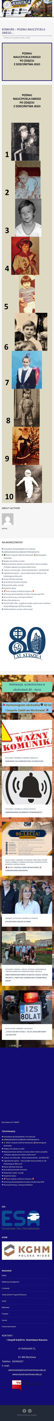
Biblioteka (37, 860)
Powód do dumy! (10, 588)
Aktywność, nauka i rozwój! (13, 585)
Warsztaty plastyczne (12, 600)
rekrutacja (34, 758)
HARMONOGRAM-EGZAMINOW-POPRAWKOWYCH (21, 552)
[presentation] (27, 737)
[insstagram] (30, 1411)
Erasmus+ (18, 969)
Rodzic (23, 864)
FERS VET (24, 969)
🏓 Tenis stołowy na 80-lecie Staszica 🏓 (19, 591)
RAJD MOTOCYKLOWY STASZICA (15, 582)
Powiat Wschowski (9, 1326)
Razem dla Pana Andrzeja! (13, 579)
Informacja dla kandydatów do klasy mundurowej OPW (24, 594)
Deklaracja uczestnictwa (25, 684)
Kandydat (26, 758)
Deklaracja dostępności (10, 1282)
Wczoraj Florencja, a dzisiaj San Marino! (18, 597)
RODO (4, 1275)
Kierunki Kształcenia (27, 862)
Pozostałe (32, 809)
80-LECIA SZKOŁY (10, 860)
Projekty (5, 1314)
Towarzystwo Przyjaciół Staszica (14, 1294)
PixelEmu (34, 1415)
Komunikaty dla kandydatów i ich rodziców (19, 549)
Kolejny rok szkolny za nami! (14, 561)
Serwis (4, 1320)
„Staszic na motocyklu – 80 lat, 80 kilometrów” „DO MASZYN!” (26, 570)
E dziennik (5, 1288)
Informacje (18, 758)
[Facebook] (24, 1411)
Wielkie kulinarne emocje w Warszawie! (18, 609)
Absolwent (19, 860)
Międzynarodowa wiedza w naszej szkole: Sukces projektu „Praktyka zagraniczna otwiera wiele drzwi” (26, 978)
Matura (25, 809)
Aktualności (9, 758)
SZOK (4, 1301)
